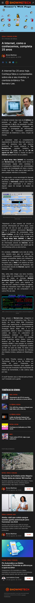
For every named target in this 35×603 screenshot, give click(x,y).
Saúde (14, 514)
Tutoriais (4, 560)
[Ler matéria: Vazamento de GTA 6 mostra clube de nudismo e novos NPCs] (5, 397)
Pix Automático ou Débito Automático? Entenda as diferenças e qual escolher (17, 565)
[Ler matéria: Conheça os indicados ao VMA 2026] (5, 426)
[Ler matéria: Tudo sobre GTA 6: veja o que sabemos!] (5, 436)
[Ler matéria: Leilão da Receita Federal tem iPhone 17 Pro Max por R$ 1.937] (5, 417)
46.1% (14, 124)
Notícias (15, 395)
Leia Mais (29, 489)
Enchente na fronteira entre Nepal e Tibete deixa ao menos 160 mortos (17, 477)
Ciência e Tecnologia (7, 36)
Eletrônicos (13, 404)
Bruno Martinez (11, 55)
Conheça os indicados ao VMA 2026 (20, 428)
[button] (3, 2)
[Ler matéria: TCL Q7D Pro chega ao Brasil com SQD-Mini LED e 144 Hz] (5, 407)
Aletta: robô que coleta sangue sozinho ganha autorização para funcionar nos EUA (15, 519)
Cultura (16, 424)
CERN (15, 150)
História (15, 36)
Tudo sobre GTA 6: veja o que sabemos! (20, 438)
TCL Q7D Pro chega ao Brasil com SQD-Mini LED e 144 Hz (21, 408)
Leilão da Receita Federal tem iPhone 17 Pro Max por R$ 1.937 (20, 418)
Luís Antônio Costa (12, 577)
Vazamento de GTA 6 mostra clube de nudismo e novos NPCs (21, 398)
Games (11, 395)
